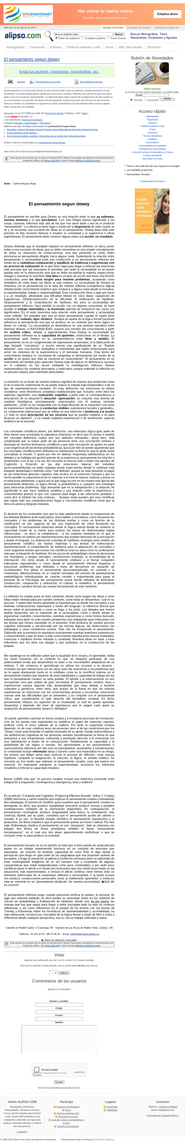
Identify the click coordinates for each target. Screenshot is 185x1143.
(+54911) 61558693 (167, 1107)
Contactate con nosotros (139, 27)
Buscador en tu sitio (152, 158)
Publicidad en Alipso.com (166, 27)
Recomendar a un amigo (48, 82)
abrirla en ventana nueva (88, 160)
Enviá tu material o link (68, 1113)
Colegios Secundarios (68, 1126)
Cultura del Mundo (153, 155)
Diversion (153, 132)
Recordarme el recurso (91, 82)
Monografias (153, 116)
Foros (109, 47)
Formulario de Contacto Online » (163, 1115)
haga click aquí (52, 160)
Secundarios (153, 142)
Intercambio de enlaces (153, 181)
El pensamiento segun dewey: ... (23, 133)
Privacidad (112, 1107)
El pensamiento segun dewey (32, 59)
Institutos (153, 139)
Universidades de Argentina (152, 145)
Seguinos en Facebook (68, 1107)
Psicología (45, 123)
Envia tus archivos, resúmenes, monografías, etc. (59, 72)
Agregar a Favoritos (113, 27)
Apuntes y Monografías (26, 123)
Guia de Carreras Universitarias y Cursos (153, 152)
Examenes (37, 47)
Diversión (154, 47)
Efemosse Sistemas (104, 1139)
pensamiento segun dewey (52, 142)
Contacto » (22, 1132)
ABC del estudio (130, 47)
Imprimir (21, 82)
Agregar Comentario (32, 120)
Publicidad (112, 1110)
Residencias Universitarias (153, 149)
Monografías (16, 47)
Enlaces (56, 47)
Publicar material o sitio (83, 47)
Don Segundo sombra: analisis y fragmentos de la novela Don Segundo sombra (46, 136)
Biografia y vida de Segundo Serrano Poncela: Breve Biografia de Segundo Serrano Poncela (52, 129)
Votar (84, 113)
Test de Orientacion (152, 136)
